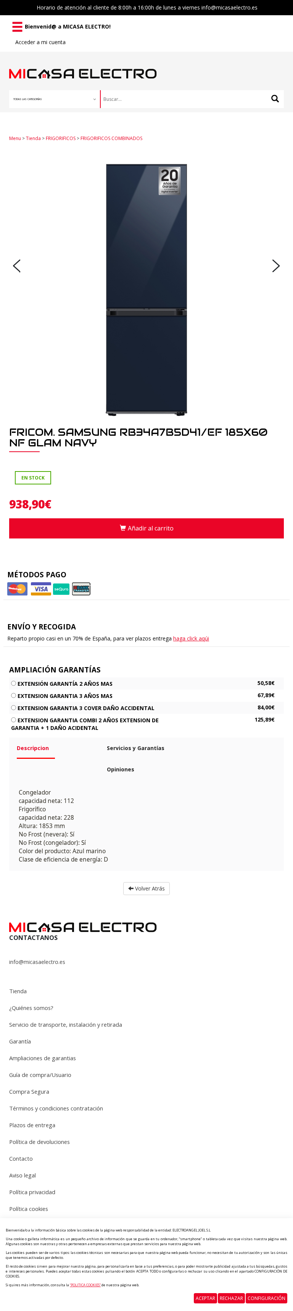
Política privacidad (32, 1192)
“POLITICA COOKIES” (85, 1284)
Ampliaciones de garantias (42, 1058)
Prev (17, 266)
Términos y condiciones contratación (56, 1108)
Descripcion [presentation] (33, 748)
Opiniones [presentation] (120, 769)
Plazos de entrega (32, 1125)
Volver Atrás (149, 888)
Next (276, 266)
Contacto (21, 1158)
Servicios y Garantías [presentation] (135, 748)
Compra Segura (29, 1091)
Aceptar (205, 1298)
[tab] (56, 751)
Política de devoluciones (39, 1141)
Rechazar (231, 1298)
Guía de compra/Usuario (40, 1074)
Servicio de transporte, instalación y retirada (65, 1024)
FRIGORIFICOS (61, 138)
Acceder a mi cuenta (40, 42)
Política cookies (28, 1208)
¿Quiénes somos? (31, 1008)
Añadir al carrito (151, 528)
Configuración (266, 1298)
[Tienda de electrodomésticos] (83, 65)
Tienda (33, 138)
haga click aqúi (191, 638)
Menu (15, 138)
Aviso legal (22, 1175)
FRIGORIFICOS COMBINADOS (111, 138)
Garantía (20, 1041)
